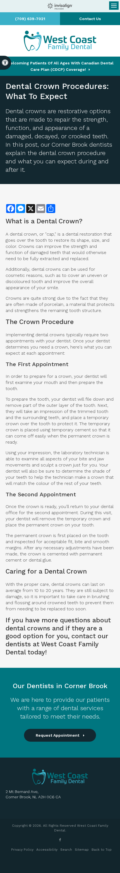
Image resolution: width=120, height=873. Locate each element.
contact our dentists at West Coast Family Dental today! (57, 644)
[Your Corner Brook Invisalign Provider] (60, 6)
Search (66, 850)
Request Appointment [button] (58, 735)
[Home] (60, 41)
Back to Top (102, 850)
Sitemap (82, 850)
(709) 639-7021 (30, 18)
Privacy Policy (22, 850)
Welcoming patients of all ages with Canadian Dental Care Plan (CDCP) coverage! (60, 66)
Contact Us (90, 18)
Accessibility (46, 850)
